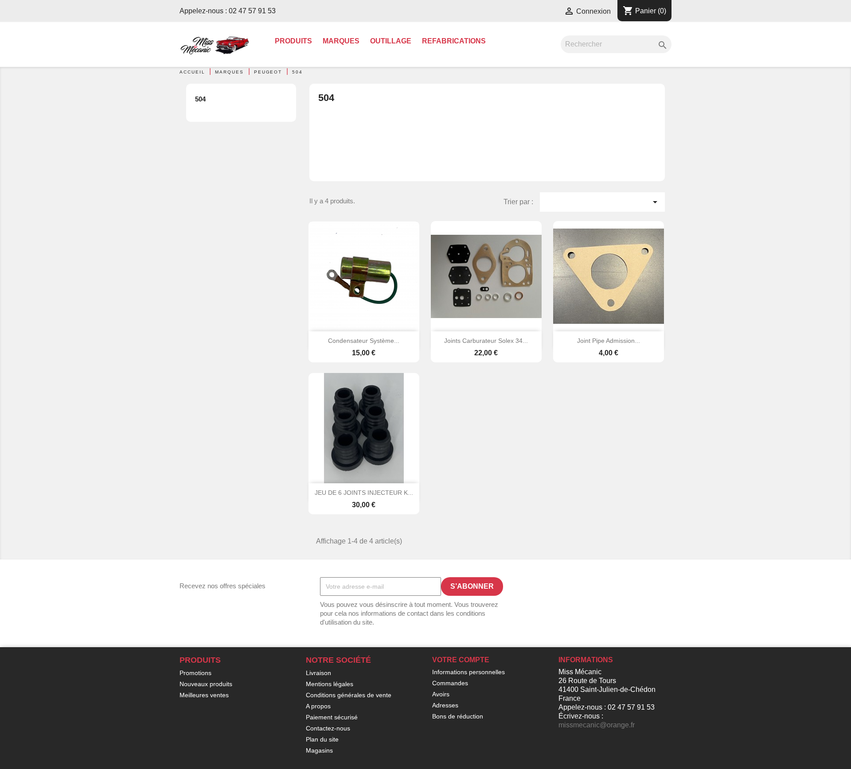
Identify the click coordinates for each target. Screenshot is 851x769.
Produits (293, 41)
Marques (341, 41)
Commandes (450, 683)
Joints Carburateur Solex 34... (486, 340)
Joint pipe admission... (608, 340)
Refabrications (454, 41)
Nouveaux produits (206, 683)
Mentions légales (329, 683)
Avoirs (440, 694)
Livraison (318, 672)
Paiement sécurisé (332, 717)
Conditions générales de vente (348, 695)
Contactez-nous (328, 728)
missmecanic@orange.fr (596, 725)
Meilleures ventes (204, 695)
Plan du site (322, 739)
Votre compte (460, 660)
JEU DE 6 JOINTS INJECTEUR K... (364, 492)
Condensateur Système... (363, 340)
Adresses (445, 705)
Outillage (390, 41)
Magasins (319, 750)
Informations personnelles (468, 672)
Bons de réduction (457, 716)
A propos (318, 706)
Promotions (195, 672)
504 (200, 99)
